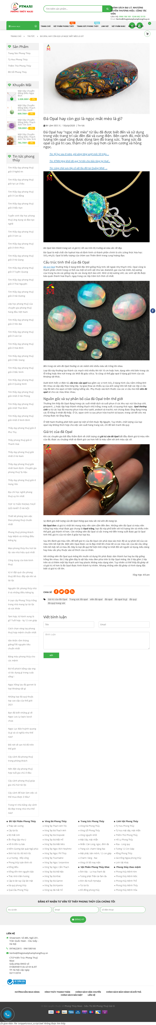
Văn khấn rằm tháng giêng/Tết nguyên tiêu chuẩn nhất (19, 644)
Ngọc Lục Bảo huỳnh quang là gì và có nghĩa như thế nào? (22, 732)
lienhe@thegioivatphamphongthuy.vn (28, 953)
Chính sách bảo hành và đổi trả (123, 992)
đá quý (132, 599)
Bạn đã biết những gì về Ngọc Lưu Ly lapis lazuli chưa (20, 716)
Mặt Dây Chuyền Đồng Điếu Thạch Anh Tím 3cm (26, 122)
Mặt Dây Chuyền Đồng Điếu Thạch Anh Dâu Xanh (26, 108)
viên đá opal (96, 599)
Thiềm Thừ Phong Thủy (19, 66)
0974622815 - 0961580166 (22, 948)
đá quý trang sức (56, 603)
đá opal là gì (121, 599)
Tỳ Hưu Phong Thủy (18, 59)
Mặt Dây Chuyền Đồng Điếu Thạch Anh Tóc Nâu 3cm (27, 137)
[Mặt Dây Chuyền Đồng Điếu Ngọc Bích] (11, 96)
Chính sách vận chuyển (88, 992)
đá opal (108, 599)
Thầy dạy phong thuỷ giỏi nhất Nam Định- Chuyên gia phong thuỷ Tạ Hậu (22, 468)
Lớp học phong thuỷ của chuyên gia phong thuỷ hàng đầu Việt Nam (20, 307)
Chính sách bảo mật (72, 995)
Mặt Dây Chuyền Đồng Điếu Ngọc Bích (26, 93)
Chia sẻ (47, 592)
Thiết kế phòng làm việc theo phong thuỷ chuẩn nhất (20, 520)
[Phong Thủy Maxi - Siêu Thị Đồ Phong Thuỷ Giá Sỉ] (22, 7)
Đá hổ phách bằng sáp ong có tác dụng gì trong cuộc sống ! (21, 672)
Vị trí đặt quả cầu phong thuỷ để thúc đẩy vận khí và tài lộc (22, 576)
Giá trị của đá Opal (57, 599)
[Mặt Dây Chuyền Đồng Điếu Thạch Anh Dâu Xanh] (11, 111)
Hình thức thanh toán (57, 992)
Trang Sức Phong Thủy (19, 53)
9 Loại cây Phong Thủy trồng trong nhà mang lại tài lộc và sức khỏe (22, 604)
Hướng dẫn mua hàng (27, 992)
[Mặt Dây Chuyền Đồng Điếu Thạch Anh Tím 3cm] (11, 125)
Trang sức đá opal (78, 599)
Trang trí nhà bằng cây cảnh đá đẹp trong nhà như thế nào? (22, 808)
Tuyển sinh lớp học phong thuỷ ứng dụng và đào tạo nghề (21, 219)
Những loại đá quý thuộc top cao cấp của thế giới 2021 (20, 700)
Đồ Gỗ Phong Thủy (17, 72)
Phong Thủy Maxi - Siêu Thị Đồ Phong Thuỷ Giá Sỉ (90, 1006)
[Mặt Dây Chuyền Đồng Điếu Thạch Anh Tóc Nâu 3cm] (11, 140)
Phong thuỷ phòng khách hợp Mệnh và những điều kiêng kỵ (21, 536)
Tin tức (81, 125)
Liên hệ (91, 995)
